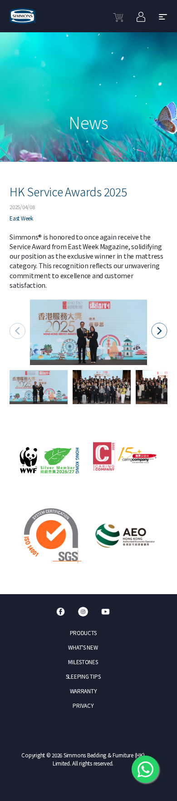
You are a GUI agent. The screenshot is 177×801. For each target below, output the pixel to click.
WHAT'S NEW (83, 647)
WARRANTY (83, 691)
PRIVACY (83, 705)
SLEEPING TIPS (83, 676)
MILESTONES (83, 662)
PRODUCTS (83, 632)
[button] (159, 331)
